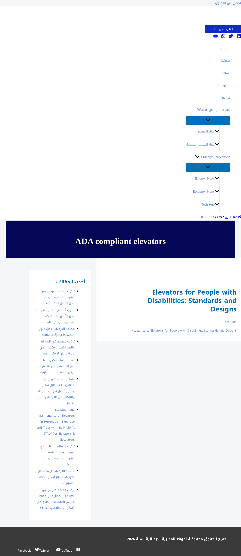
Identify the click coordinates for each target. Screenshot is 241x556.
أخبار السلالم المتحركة (200, 144)
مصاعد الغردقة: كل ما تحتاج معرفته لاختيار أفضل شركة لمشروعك (56, 477)
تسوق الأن (223, 85)
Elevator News (204, 178)
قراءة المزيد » (184, 330)
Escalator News (204, 191)
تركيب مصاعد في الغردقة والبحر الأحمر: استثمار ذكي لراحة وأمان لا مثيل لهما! (57, 347)
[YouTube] (215, 37)
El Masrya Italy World (215, 157)
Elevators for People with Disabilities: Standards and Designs (192, 301)
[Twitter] (231, 37)
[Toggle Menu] (208, 120)
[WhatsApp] (223, 37)
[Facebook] (239, 37)
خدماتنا (225, 60)
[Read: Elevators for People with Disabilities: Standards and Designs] (223, 277)
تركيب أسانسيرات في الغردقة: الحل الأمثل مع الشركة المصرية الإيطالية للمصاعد (55, 316)
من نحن (225, 97)
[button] (223, 29)
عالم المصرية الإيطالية (215, 110)
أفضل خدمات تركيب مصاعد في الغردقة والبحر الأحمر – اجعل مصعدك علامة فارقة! (57, 366)
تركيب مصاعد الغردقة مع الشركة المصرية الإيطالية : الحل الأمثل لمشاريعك (57, 297)
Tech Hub (208, 204)
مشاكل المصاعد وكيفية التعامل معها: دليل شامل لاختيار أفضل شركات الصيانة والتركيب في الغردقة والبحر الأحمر (56, 391)
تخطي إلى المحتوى (228, 3)
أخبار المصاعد (206, 131)
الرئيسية (224, 48)
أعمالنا (226, 73)
